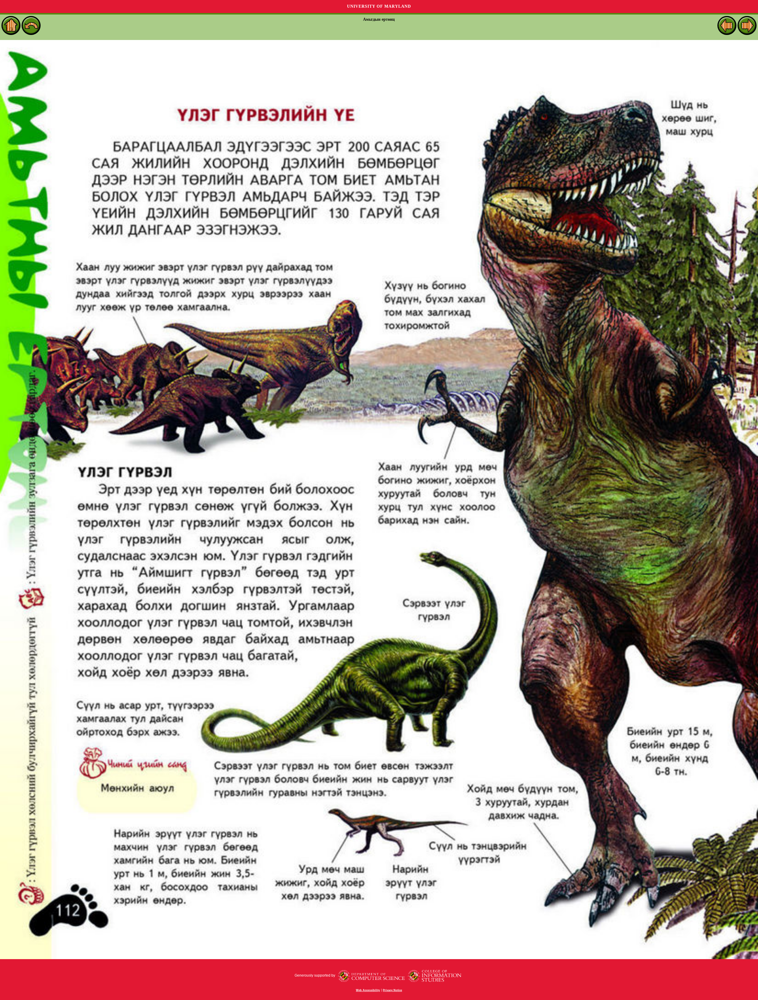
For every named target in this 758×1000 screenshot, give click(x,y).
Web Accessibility (368, 990)
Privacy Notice (392, 990)
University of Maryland (379, 6)
